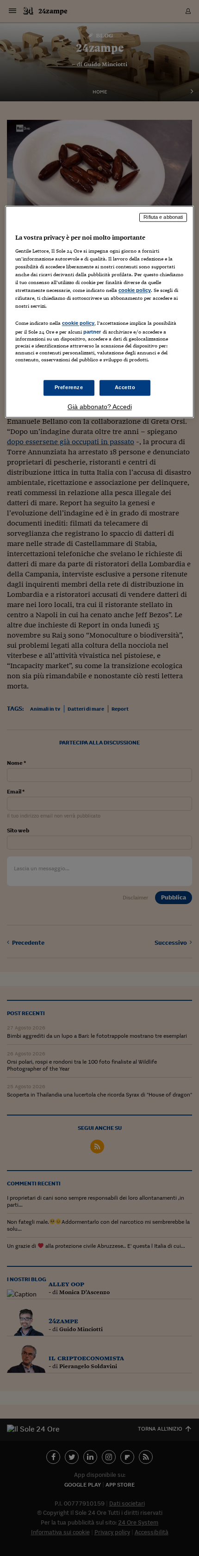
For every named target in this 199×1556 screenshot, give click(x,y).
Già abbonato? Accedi (100, 406)
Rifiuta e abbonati (163, 217)
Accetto (125, 387)
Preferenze (69, 387)
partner (92, 332)
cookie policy (134, 290)
